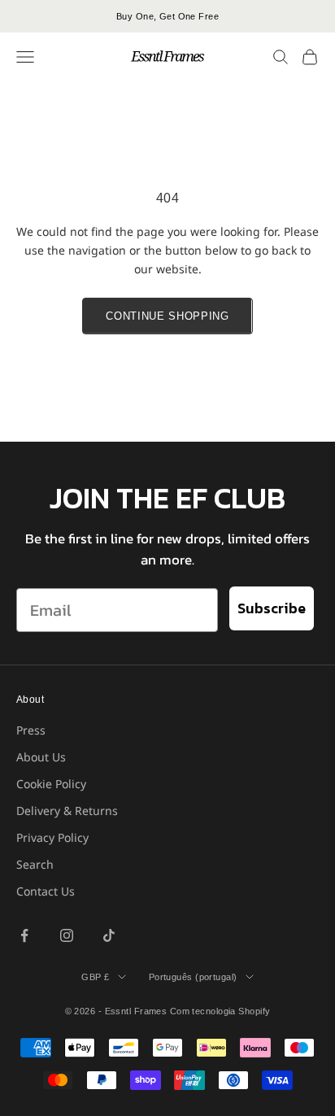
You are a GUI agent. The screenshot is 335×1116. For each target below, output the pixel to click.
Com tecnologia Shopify (220, 1011)
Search (35, 864)
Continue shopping (167, 316)
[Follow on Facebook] (24, 935)
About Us (41, 757)
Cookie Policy (51, 783)
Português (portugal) (193, 977)
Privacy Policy (52, 837)
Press (31, 730)
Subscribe (271, 608)
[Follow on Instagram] (67, 935)
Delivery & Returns (67, 810)
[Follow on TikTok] (109, 935)
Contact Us (45, 891)
